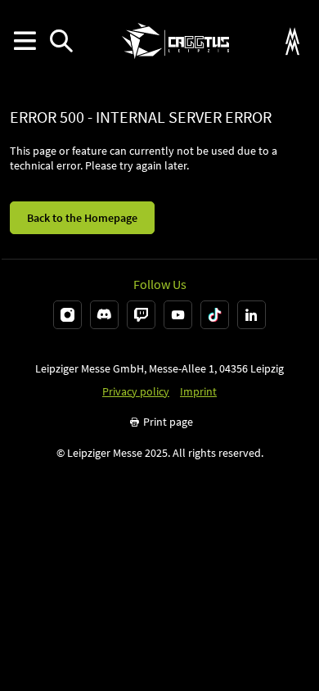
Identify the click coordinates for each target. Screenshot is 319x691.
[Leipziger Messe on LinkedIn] (251, 314)
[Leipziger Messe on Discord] (104, 314)
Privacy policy (135, 392)
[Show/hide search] (61, 41)
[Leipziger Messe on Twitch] (141, 314)
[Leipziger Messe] (292, 41)
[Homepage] (175, 41)
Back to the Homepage (82, 217)
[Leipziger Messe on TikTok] (214, 314)
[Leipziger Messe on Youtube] (178, 314)
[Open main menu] (24, 41)
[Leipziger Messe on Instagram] (67, 314)
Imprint (198, 392)
